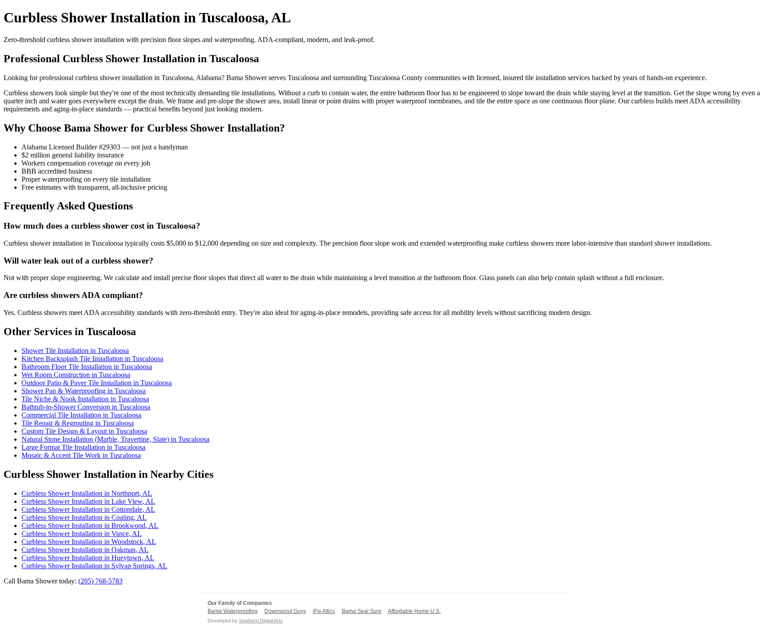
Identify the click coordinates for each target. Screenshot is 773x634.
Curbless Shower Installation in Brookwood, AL (89, 525)
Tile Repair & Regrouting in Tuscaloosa (77, 423)
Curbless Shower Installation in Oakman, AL (85, 549)
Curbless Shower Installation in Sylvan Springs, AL (94, 566)
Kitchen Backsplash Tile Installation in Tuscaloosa (92, 358)
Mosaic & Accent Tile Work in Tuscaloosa (81, 455)
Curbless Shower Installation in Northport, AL (86, 493)
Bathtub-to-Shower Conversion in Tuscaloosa (85, 407)
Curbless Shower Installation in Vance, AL (81, 533)
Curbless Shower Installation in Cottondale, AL (88, 509)
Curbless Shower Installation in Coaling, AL (84, 517)
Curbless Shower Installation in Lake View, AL (88, 501)
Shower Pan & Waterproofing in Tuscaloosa (83, 391)
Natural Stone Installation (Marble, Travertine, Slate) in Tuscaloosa (115, 439)
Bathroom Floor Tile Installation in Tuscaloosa (86, 366)
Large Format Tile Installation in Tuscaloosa (83, 447)
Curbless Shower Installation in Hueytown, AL (87, 558)
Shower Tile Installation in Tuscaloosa (75, 350)
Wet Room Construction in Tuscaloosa (75, 375)
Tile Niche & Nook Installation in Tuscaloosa (85, 399)
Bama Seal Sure (362, 611)
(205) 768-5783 (100, 581)
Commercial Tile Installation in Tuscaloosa (81, 415)
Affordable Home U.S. (414, 611)
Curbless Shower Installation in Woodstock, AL (88, 541)
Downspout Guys (285, 611)
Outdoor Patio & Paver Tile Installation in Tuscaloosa (96, 383)
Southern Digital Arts (261, 620)
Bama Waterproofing (233, 611)
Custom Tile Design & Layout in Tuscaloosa (84, 431)
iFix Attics (324, 611)
